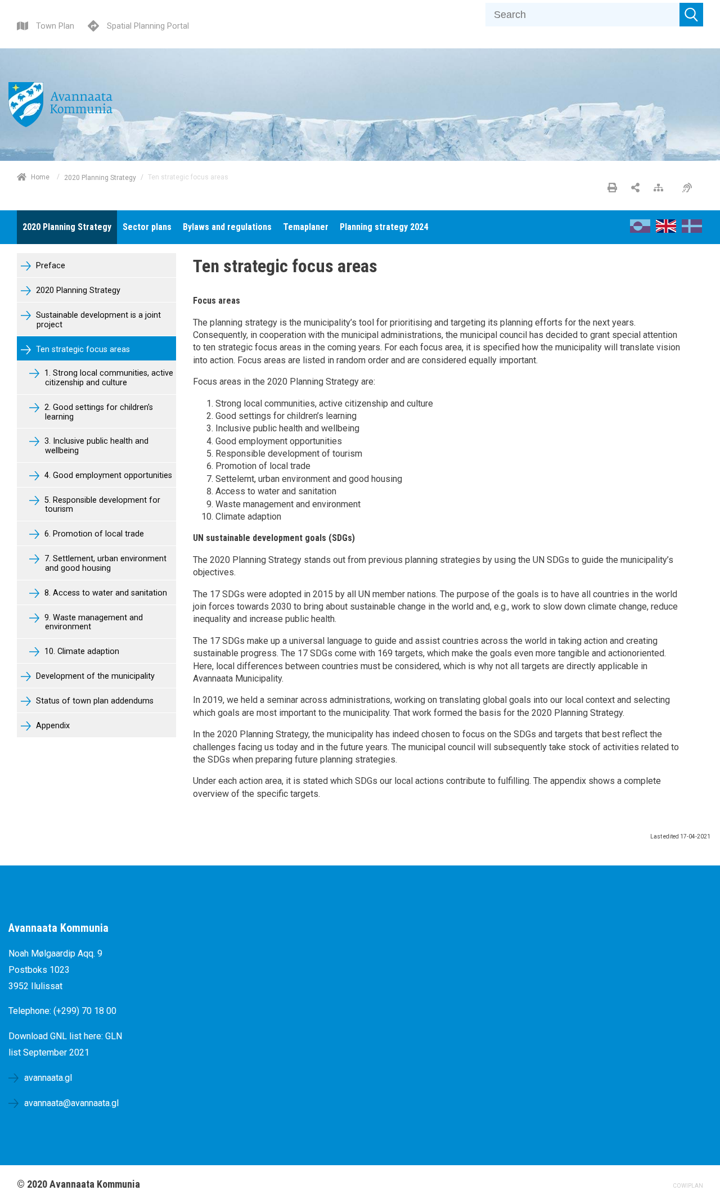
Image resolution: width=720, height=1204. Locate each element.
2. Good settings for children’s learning (97, 412)
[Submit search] (691, 14)
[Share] (635, 188)
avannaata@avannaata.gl (71, 1103)
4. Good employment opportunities (107, 475)
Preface (49, 265)
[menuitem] (67, 227)
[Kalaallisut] (640, 229)
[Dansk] (692, 229)
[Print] (612, 188)
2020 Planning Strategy (100, 177)
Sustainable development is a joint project (97, 320)
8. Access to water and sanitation (104, 593)
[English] (666, 229)
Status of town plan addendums (94, 701)
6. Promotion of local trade (93, 534)
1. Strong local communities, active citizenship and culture (107, 377)
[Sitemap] (661, 188)
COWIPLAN (688, 1186)
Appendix (52, 725)
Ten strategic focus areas (82, 349)
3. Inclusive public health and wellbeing (95, 446)
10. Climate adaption (80, 651)
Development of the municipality (94, 676)
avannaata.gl (48, 1077)
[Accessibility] (690, 188)
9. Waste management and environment (92, 622)
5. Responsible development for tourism (101, 505)
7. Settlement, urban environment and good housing (104, 563)
